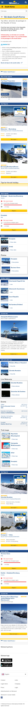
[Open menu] (2, 2)
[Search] (25, 2)
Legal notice (4, 684)
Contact (3, 680)
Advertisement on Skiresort (9, 691)
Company (17, 684)
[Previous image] (2, 89)
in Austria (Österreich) (17, 130)
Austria (2, 198)
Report (13, 210)
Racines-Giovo (5, 554)
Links (16, 680)
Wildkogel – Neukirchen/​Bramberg (12, 196)
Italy (2, 217)
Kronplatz (4, 215)
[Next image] (26, 89)
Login (16, 687)
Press (2, 687)
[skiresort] (14, 2)
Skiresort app (5, 656)
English (7, 674)
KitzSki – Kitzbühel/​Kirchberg (10, 573)
